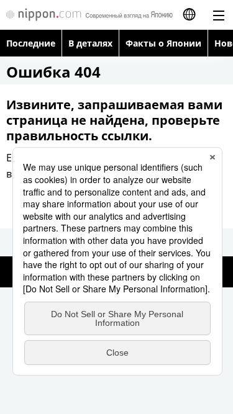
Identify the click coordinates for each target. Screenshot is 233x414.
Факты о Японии (163, 43)
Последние (30, 43)
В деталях (90, 43)
